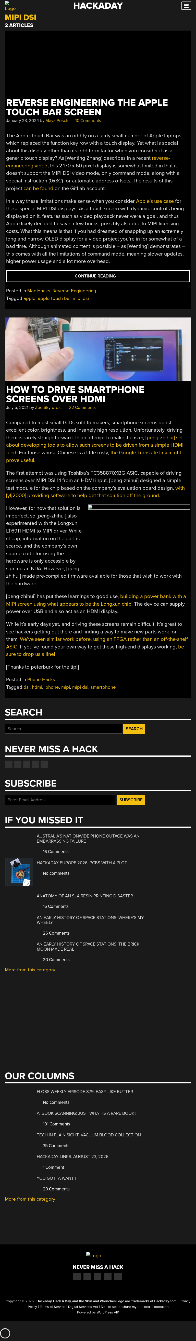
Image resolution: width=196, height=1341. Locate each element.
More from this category (30, 970)
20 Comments (56, 959)
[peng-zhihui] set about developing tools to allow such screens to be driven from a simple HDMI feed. (94, 445)
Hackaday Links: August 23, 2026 (72, 1156)
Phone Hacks (41, 679)
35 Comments (55, 1145)
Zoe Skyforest (48, 407)
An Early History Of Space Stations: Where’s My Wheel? (90, 920)
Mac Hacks (38, 291)
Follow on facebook (9, 764)
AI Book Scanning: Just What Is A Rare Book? (86, 1113)
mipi (65, 687)
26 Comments (56, 933)
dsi (26, 687)
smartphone (103, 687)
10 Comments (87, 120)
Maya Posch (56, 120)
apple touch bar (54, 298)
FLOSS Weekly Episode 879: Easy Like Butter (85, 1091)
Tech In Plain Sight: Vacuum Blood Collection (89, 1135)
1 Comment (53, 1167)
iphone (51, 687)
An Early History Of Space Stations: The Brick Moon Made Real (88, 946)
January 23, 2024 (22, 120)
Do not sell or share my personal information (134, 1307)
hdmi (37, 687)
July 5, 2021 (17, 407)
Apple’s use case (155, 201)
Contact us (44, 764)
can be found (38, 188)
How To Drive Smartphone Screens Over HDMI (75, 394)
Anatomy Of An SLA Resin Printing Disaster (85, 896)
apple (29, 298)
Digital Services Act (83, 1307)
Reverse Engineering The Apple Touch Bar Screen (87, 107)
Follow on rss (35, 764)
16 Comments (55, 851)
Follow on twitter (17, 764)
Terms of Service (52, 1307)
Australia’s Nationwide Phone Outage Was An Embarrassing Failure (88, 838)
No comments (55, 873)
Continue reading (109, 277)
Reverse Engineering (74, 291)
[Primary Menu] (186, 6)
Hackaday (98, 5)
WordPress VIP (108, 1312)
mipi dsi (81, 298)
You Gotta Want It (57, 1178)
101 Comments (56, 1124)
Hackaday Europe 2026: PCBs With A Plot (82, 863)
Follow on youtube (26, 764)
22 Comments (82, 407)
